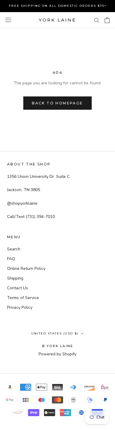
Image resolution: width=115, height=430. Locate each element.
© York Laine (57, 346)
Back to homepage (57, 103)
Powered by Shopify (57, 354)
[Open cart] (107, 20)
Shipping (15, 278)
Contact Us (17, 288)
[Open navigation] (8, 20)
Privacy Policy (19, 307)
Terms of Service (23, 298)
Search (13, 249)
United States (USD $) (54, 333)
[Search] (96, 19)
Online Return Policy (26, 268)
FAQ (11, 259)
